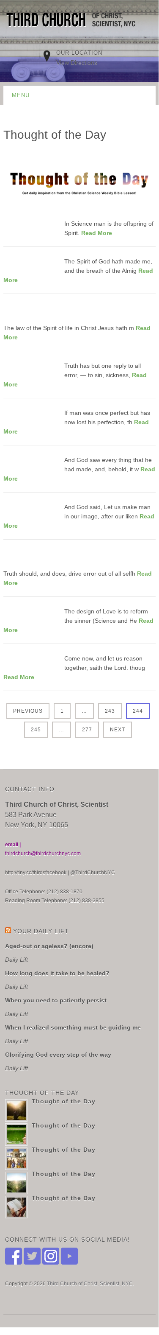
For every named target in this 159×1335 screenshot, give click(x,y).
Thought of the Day (64, 1101)
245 (36, 730)
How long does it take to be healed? (57, 973)
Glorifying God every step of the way (58, 1054)
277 (87, 730)
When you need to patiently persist (56, 1000)
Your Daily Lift (41, 931)
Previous (28, 711)
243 (110, 711)
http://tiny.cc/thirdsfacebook (35, 873)
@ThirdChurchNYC (92, 873)
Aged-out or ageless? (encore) (49, 946)
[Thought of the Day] (30, 224)
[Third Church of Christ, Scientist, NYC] (75, 21)
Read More (96, 232)
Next (117, 730)
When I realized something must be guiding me (73, 1027)
